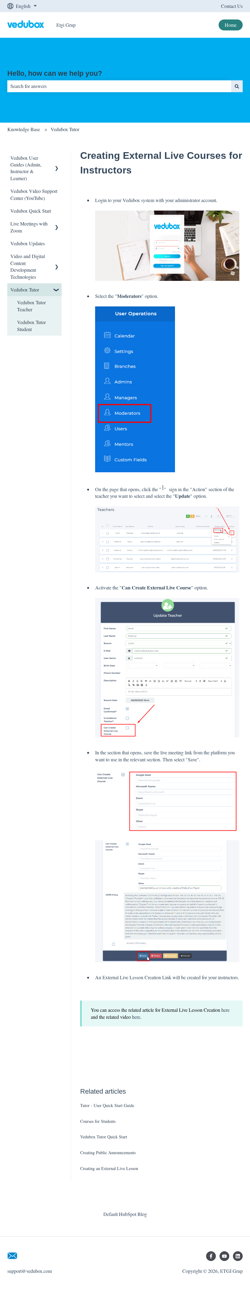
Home (231, 25)
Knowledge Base (23, 129)
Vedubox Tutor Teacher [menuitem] (31, 305)
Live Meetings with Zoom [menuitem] (29, 226)
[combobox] (119, 86)
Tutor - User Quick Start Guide (107, 1105)
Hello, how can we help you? (54, 73)
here (225, 1010)
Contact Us (232, 6)
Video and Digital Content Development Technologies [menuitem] (27, 266)
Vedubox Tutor (65, 129)
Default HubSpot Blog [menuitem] (125, 1214)
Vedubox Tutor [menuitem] (24, 289)
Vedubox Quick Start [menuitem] (30, 211)
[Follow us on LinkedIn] (238, 1256)
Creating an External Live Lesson (109, 1168)
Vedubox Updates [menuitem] (27, 243)
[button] (57, 158)
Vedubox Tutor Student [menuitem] (31, 325)
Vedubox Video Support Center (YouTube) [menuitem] (33, 194)
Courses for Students (98, 1121)
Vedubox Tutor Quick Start (103, 1137)
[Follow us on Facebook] (211, 1256)
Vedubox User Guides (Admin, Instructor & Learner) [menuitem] (25, 168)
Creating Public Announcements (108, 1152)
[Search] (237, 86)
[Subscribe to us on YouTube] (224, 1256)
